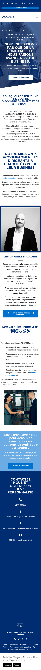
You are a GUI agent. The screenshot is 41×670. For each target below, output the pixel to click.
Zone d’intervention (10, 645)
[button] (37, 16)
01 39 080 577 (20, 505)
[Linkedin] (12, 3)
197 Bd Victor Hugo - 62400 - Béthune (20, 517)
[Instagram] (16, 3)
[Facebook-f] (3, 3)
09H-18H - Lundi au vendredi (20, 540)
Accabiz (4, 31)
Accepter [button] (8, 665)
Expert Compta (15, 647)
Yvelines (23, 645)
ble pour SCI (26, 647)
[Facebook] (15, 639)
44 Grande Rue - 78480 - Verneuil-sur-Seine (20, 528)
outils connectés (9, 178)
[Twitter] (7, 3)
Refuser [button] (16, 665)
